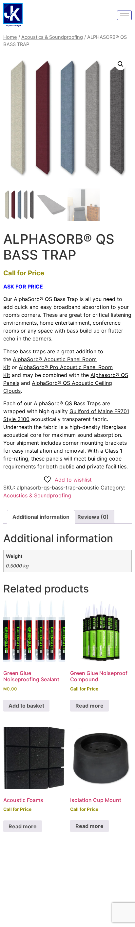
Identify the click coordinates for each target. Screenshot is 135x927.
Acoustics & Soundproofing (52, 37)
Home (10, 37)
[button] (120, 64)
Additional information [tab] (40, 517)
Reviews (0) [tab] (93, 517)
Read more (89, 705)
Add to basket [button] (26, 705)
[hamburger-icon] (124, 15)
